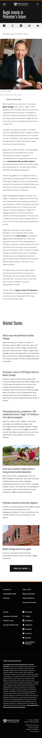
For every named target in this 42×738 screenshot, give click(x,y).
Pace (21, 236)
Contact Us (7, 589)
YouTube (28, 633)
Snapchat (28, 625)
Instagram (29, 620)
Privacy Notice (35, 731)
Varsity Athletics (28, 598)
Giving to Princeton (29, 602)
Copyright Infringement (32, 729)
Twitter (27, 616)
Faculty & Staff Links (11, 625)
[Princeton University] (11, 721)
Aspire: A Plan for (26, 290)
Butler (8, 107)
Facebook (28, 612)
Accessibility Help (9, 594)
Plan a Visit (27, 589)
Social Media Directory (30, 643)
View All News (20, 568)
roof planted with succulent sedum (20, 161)
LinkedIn (28, 629)
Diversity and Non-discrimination (12, 660)
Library (5, 612)
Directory (6, 598)
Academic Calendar (10, 616)
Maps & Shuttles (29, 594)
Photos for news (13, 99)
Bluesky (28, 638)
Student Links (8, 620)
